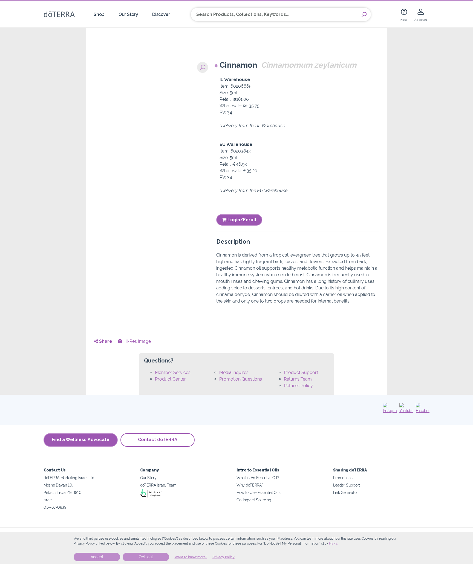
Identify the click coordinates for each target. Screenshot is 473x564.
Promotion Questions (240, 379)
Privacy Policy (223, 557)
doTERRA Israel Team (158, 485)
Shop (99, 14)
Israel (48, 499)
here (333, 543)
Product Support (301, 372)
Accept (97, 557)
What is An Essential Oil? (257, 477)
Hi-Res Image (136, 341)
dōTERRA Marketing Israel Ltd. (69, 477)
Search (364, 14)
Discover (161, 14)
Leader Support (346, 485)
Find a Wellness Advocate (80, 439)
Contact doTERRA (157, 439)
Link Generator (345, 492)
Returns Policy (298, 385)
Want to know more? (191, 557)
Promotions (343, 477)
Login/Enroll (241, 219)
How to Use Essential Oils (258, 492)
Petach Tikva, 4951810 (63, 492)
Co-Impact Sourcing (253, 499)
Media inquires (234, 372)
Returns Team (298, 379)
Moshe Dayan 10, (58, 485)
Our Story (128, 14)
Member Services (173, 372)
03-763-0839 (55, 507)
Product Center (170, 379)
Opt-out (146, 557)
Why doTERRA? (249, 485)
